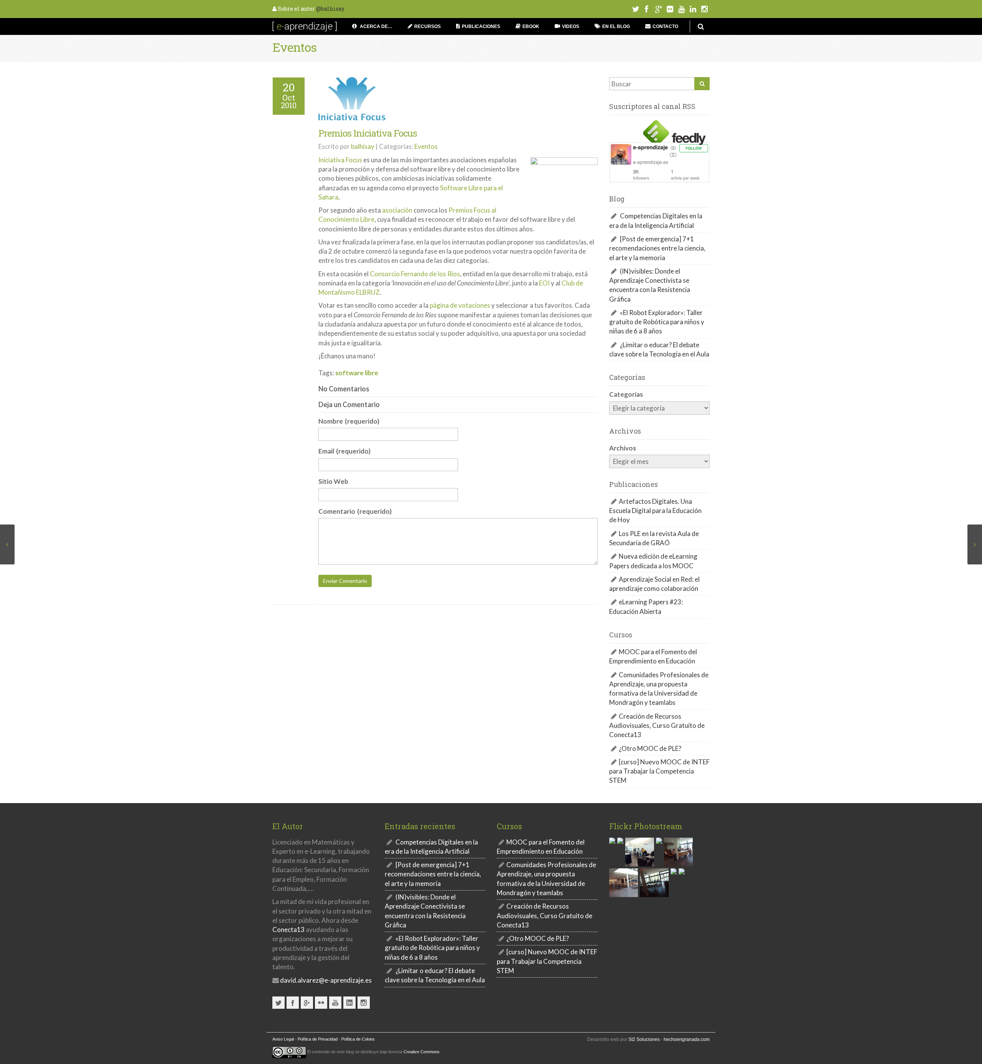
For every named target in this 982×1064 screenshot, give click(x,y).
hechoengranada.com (687, 1039)
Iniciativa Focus (340, 160)
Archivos (622, 448)
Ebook (530, 26)
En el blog (616, 26)
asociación (397, 210)
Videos (570, 26)
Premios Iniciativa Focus (367, 133)
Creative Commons (422, 1051)
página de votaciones (460, 306)
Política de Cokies (358, 1039)
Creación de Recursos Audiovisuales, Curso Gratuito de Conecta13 (657, 725)
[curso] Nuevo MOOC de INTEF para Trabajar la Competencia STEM (659, 771)
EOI (544, 283)
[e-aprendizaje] (304, 25)
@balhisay (330, 8)
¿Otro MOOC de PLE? (650, 748)
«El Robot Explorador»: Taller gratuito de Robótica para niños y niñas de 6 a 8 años (656, 321)
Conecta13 (288, 929)
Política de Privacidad (318, 1039)
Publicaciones (481, 26)
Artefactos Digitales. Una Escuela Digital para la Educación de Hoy (655, 510)
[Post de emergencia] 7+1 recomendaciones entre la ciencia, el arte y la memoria (657, 248)
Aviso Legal (283, 1039)
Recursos (427, 26)
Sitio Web (333, 481)
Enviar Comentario (345, 581)
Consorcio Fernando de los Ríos (415, 274)
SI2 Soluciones (644, 1039)
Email (344, 451)
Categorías (626, 394)
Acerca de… (375, 26)
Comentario (355, 511)
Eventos (294, 47)
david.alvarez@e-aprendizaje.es (325, 980)
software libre (356, 373)
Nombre (348, 421)
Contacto (665, 26)
